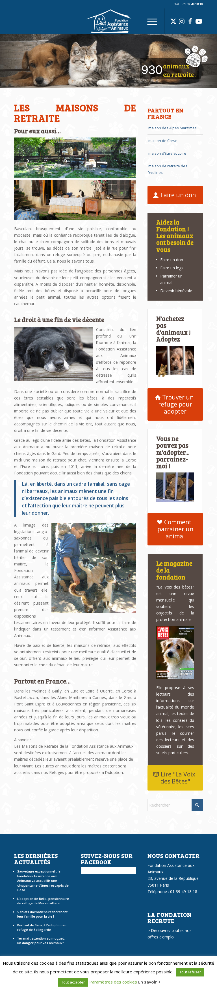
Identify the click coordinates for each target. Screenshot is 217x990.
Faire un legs (171, 267)
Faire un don (171, 259)
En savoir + (149, 982)
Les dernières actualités (36, 859)
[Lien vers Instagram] (181, 21)
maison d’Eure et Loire (167, 153)
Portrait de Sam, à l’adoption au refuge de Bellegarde (41, 927)
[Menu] (149, 21)
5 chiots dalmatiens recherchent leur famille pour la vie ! (42, 914)
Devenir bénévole (176, 290)
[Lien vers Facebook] (190, 21)
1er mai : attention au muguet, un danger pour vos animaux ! (41, 940)
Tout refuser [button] (190, 972)
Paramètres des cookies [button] (113, 982)
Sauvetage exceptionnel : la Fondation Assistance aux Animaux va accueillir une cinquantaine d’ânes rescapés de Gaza (43, 880)
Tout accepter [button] (73, 982)
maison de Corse (162, 140)
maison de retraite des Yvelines (167, 169)
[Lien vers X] (173, 21)
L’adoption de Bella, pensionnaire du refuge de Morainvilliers (43, 900)
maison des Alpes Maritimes (172, 127)
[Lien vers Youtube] (198, 21)
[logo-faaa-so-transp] (108, 21)
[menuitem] (149, 21)
